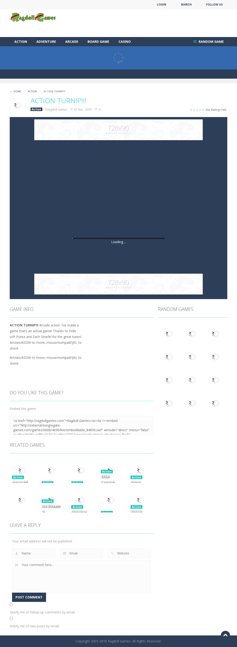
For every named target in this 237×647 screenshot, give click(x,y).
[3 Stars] (197, 109)
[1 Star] (191, 109)
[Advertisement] (143, 23)
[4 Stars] (200, 109)
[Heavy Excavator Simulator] (192, 380)
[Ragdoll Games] (33, 17)
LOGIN (161, 4)
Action (20, 41)
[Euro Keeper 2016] (192, 403)
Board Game (98, 41)
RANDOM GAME (211, 41)
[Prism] (169, 403)
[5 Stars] (203, 109)
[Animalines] (215, 356)
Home (17, 91)
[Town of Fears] (169, 356)
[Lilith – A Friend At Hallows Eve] (215, 333)
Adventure (46, 41)
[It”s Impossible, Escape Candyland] (192, 333)
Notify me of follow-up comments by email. (42, 612)
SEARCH (186, 4)
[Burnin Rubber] (169, 380)
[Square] (169, 333)
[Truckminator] (215, 380)
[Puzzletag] (192, 356)
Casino (124, 41)
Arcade (71, 41)
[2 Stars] (194, 109)
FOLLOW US (214, 4)
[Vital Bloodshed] (215, 403)
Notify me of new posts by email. (34, 626)
